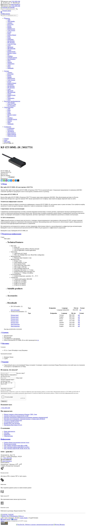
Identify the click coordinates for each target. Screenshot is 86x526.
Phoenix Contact (11, 53)
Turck (8, 65)
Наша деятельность (9, 431)
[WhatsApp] (4, 180)
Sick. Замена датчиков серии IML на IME (15, 445)
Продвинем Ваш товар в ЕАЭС (13, 425)
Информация (5, 439)
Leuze (9, 45)
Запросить (4, 401)
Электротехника (8, 107)
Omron (9, 50)
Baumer (9, 27)
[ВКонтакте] (11, 180)
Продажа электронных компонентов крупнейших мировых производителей (26, 417)
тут (38, 340)
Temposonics (10, 63)
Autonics (9, 23)
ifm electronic (11, 41)
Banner (9, 26)
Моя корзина (6, 13)
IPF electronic (11, 42)
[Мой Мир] (16, 180)
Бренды (7, 18)
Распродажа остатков (10, 444)
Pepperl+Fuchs (11, 51)
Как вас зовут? (21, 373)
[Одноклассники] (13, 180)
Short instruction (15, 324)
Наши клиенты (11, 134)
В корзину (11, 177)
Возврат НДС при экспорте (12, 423)
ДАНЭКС (11, 514)
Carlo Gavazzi (11, 30)
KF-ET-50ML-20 (5, 171)
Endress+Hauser (11, 35)
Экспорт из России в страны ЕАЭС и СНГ (16, 416)
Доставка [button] (5, 343)
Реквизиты (10, 129)
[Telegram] (2, 180)
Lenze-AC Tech (11, 44)
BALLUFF (10, 24)
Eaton (8, 33)
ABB (8, 20)
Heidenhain (10, 39)
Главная (6, 138)
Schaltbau (10, 56)
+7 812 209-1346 (15, 1)
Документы (10, 131)
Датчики (6, 71)
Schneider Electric (12, 57)
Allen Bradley (11, 21)
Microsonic (10, 47)
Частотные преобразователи (12, 101)
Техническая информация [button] (11, 234)
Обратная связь (11, 136)
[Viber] (6, 180)
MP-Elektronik (11, 48)
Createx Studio (23, 518)
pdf (79, 315)
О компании (7, 126)
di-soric (9, 32)
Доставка (6, 433)
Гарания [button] (5, 362)
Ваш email (19, 378)
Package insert (14, 315)
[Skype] (9, 180)
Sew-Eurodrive (11, 59)
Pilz (8, 54)
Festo (8, 36)
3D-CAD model (15, 310)
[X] (18, 180)
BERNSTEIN (11, 29)
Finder (9, 38)
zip (80, 310)
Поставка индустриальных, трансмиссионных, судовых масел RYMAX (24, 419)
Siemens (9, 62)
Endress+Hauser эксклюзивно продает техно (16, 442)
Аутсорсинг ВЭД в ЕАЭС (11, 422)
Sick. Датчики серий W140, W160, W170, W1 (17, 448)
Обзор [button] (4, 184)
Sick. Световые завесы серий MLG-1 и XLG (16, 447)
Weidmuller (10, 68)
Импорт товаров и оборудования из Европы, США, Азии (20, 414)
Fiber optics (7, 141)
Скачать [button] (5, 332)
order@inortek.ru (15, 4)
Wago (8, 66)
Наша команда (11, 132)
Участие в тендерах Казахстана (13, 420)
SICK (8, 60)
